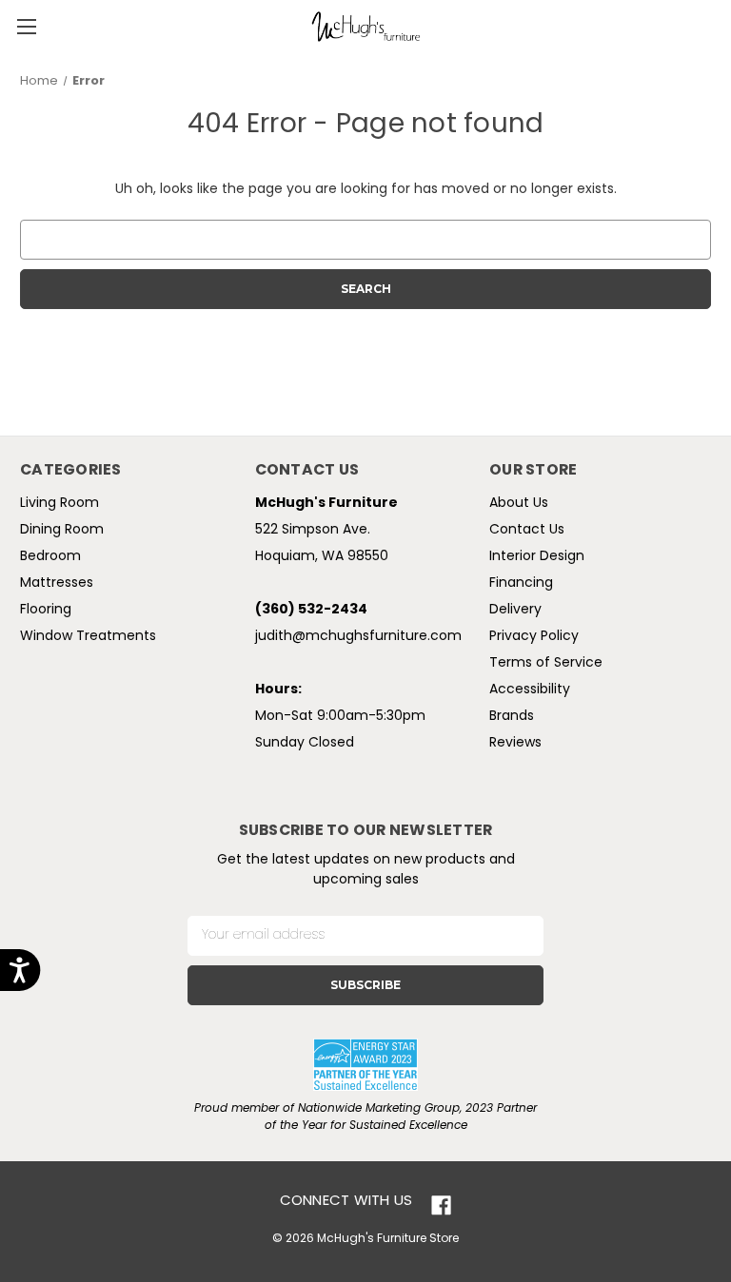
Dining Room (62, 530)
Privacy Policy (534, 637)
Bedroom (50, 557)
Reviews (515, 743)
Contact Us (526, 530)
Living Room (59, 503)
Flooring (45, 610)
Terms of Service (546, 663)
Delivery (515, 610)
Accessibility (529, 690)
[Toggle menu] (26, 26)
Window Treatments (88, 637)
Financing (521, 583)
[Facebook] (441, 1205)
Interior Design (536, 557)
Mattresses (56, 583)
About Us (518, 503)
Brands (511, 716)
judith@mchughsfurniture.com (358, 637)
